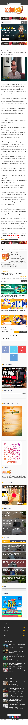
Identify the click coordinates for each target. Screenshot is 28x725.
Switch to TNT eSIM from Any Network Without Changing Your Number (14, 326)
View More (25, 281)
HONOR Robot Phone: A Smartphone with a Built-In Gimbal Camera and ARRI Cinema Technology (17, 706)
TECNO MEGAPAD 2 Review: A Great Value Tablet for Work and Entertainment (13, 514)
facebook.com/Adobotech (14, 235)
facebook (25, 331)
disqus (20, 331)
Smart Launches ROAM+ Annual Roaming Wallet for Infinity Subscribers (17, 651)
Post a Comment (5, 338)
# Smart (16, 239)
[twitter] (13, 1)
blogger (16, 331)
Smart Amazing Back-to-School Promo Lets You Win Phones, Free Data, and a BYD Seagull (13, 296)
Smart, (3, 36)
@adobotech (21, 237)
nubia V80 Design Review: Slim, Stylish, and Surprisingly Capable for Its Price (14, 571)
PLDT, (18, 35)
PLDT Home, (21, 35)
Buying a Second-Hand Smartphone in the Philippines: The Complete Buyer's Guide (14, 522)
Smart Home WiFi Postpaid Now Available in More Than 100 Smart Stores (17, 658)
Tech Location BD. (12, 719)
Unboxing (6, 633)
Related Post (4, 281)
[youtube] (12, 1)
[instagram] (10, 1)
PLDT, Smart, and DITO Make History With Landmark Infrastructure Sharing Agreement (17, 670)
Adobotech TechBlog (6, 237)
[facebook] (15, 1)
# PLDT (5, 239)
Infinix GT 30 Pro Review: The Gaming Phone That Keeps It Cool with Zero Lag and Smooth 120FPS (14, 563)
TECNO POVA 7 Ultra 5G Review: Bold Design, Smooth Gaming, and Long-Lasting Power (14, 547)
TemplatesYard (13, 721)
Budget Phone (7, 627)
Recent (14, 541)
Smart (3, 285)
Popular (5, 541)
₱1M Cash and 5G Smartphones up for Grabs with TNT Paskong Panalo (13, 311)
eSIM (2, 316)
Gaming (6, 630)
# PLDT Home (10, 239)
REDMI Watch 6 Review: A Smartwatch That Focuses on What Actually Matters (14, 530)
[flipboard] (17, 1)
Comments (22, 541)
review (6, 635)
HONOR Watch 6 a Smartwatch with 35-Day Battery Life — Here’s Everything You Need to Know (17, 683)
